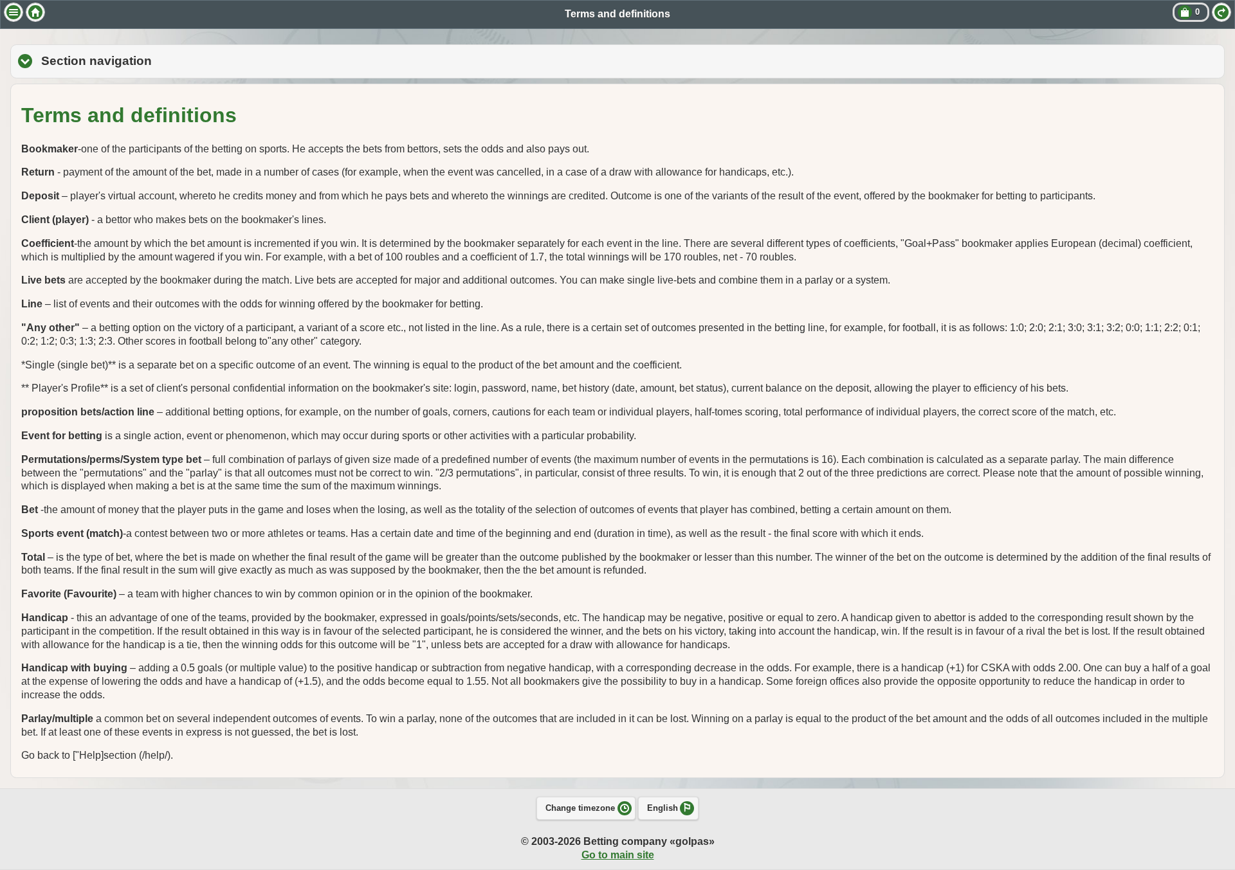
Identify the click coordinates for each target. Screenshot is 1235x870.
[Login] (1221, 12)
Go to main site (617, 854)
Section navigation (169, 61)
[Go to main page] (35, 12)
